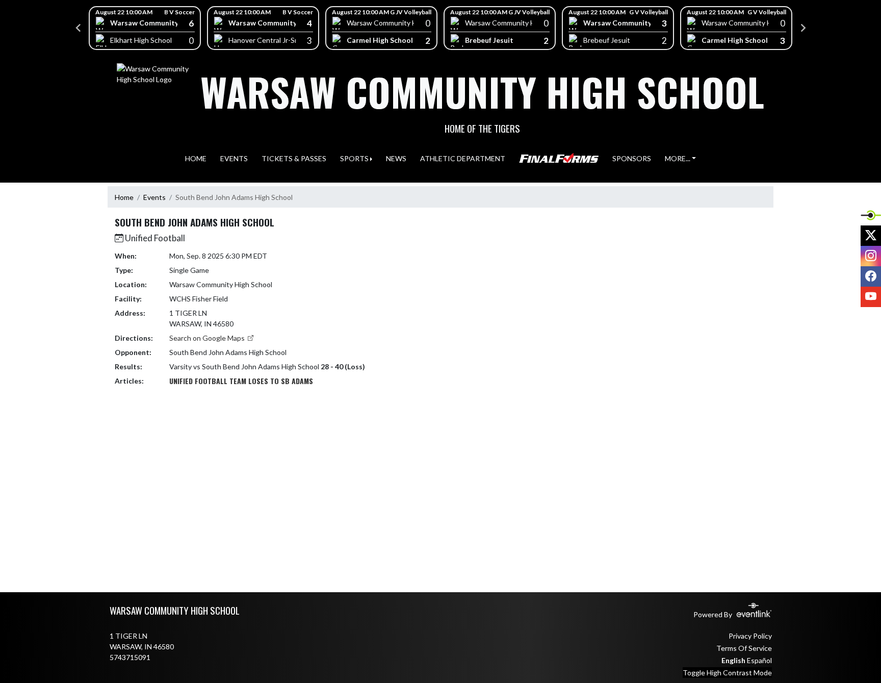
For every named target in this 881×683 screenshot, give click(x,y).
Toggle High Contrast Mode (727, 672)
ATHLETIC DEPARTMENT (462, 158)
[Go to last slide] (78, 28)
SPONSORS (631, 158)
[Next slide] (802, 28)
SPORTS (354, 158)
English (733, 660)
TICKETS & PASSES (294, 158)
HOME (195, 158)
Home (124, 197)
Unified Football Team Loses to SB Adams (241, 380)
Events (154, 197)
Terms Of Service (744, 648)
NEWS (396, 158)
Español (759, 660)
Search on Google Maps (207, 338)
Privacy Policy (750, 635)
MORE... (677, 158)
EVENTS (234, 158)
